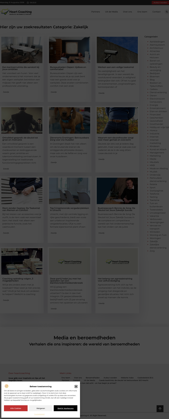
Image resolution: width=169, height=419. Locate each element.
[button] (76, 386)
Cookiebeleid (39, 414)
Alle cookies (15, 408)
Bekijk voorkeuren (66, 408)
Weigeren (40, 408)
